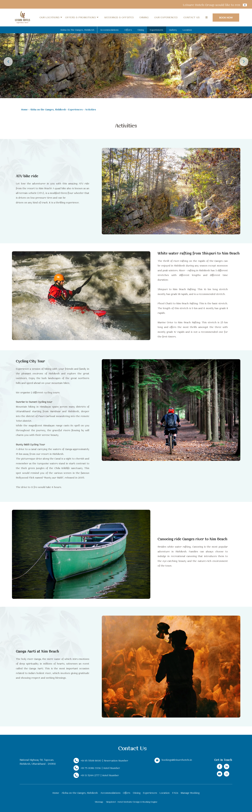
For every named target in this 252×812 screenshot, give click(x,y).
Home (24, 109)
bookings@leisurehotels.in (177, 759)
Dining (143, 17)
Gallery (173, 30)
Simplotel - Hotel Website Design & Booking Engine (131, 802)
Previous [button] (8, 61)
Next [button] (243, 61)
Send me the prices (233, 365)
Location (187, 30)
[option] (126, 49)
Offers (128, 30)
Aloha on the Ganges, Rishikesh (77, 30)
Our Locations (49, 17)
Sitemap (99, 802)
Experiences (156, 30)
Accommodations (109, 30)
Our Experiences (166, 17)
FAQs (175, 792)
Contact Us (191, 17)
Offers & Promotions (80, 17)
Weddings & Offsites (119, 17)
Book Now (226, 17)
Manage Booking (190, 792)
